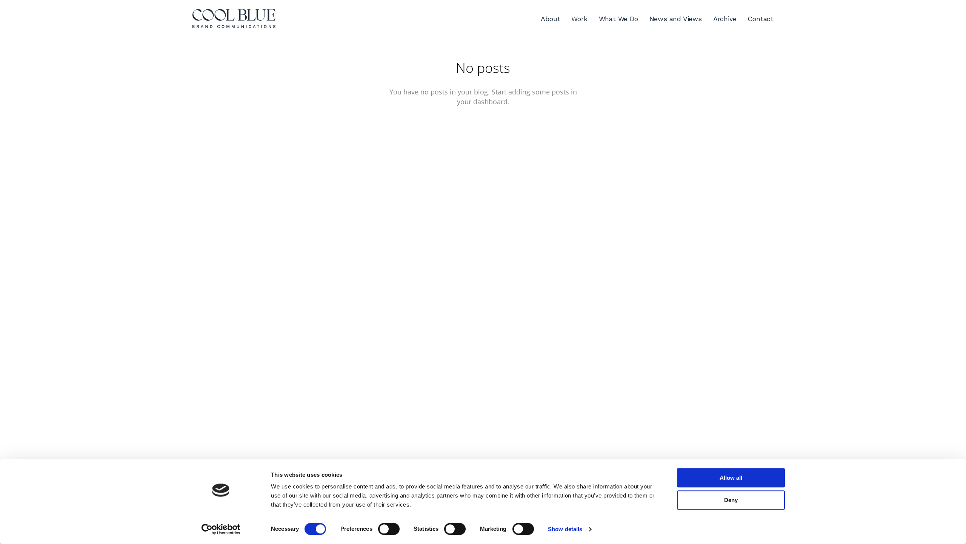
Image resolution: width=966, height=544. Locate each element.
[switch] (389, 529)
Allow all (731, 477)
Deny (731, 500)
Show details (565, 529)
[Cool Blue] (233, 19)
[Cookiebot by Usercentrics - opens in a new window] (221, 529)
